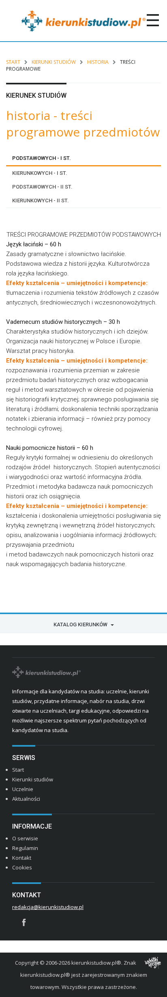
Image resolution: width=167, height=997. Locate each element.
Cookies (22, 867)
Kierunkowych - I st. (39, 173)
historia (98, 62)
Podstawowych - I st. (41, 158)
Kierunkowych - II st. (40, 200)
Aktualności (26, 798)
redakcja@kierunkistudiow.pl (48, 907)
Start (13, 62)
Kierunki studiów (54, 62)
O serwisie (25, 838)
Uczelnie (22, 789)
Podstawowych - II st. (42, 187)
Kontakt (21, 857)
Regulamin (25, 848)
